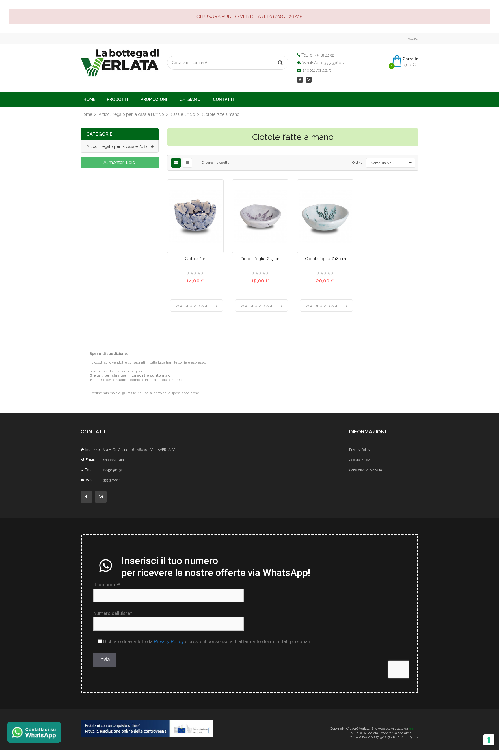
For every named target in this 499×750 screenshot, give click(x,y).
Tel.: (88, 470)
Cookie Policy (359, 460)
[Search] (280, 62)
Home (89, 99)
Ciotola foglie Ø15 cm (260, 258)
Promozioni (154, 99)
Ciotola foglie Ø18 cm (325, 258)
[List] (187, 163)
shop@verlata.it (316, 70)
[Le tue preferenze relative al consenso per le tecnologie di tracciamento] (488, 739)
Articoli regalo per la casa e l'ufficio (119, 146)
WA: (88, 480)
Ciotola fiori (195, 258)
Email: (90, 460)
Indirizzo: (92, 450)
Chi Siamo (190, 99)
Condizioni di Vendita (365, 470)
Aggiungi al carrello (196, 306)
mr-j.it (413, 729)
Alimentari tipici (119, 162)
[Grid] (176, 163)
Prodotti (117, 99)
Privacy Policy (359, 450)
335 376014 (334, 62)
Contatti (223, 99)
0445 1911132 (322, 55)
